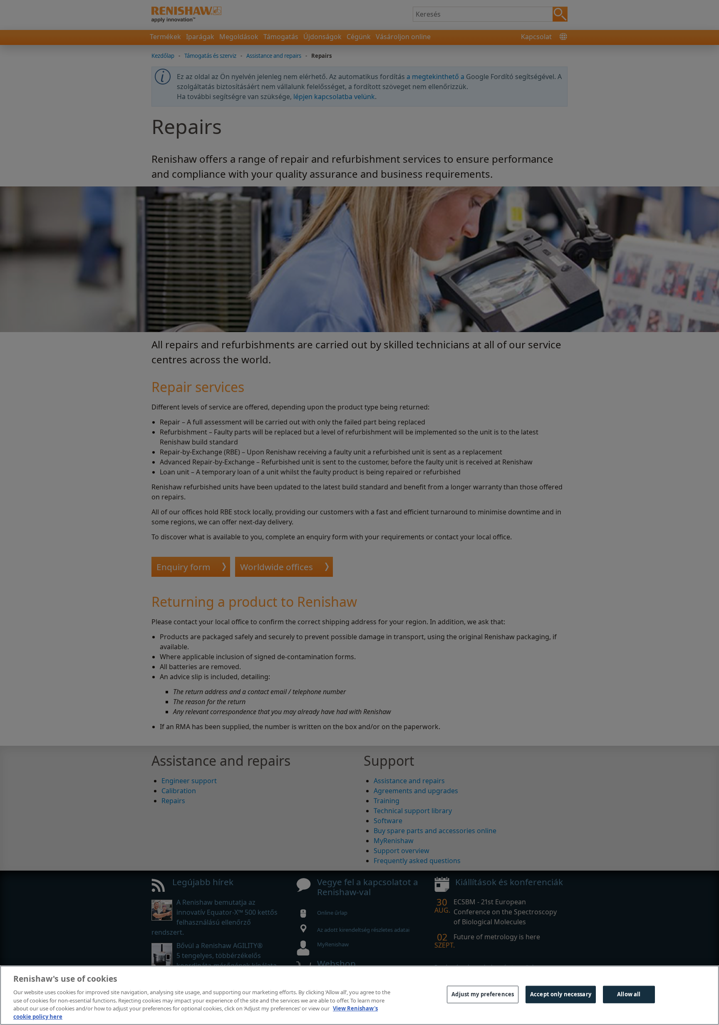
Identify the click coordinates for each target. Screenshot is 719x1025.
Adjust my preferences (482, 994)
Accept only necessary (560, 994)
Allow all (628, 994)
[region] (359, 995)
